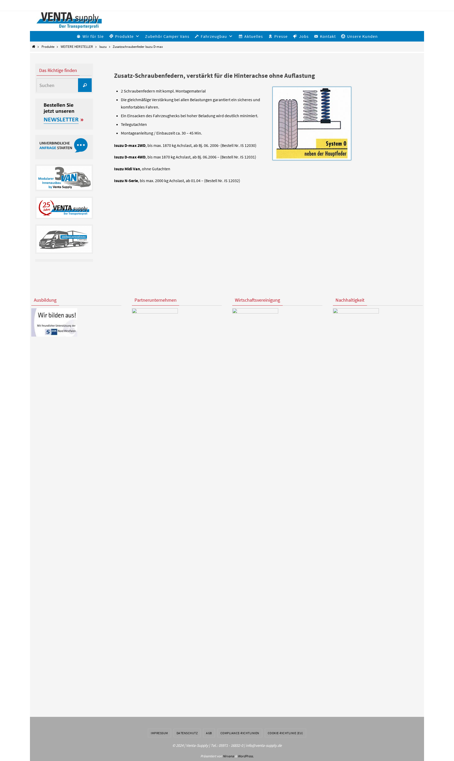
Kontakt (328, 36)
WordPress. (246, 756)
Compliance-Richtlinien (239, 733)
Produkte (48, 46)
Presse (281, 36)
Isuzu (103, 46)
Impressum (159, 733)
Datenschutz (187, 733)
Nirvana (228, 756)
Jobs (304, 36)
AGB (209, 733)
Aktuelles (253, 36)
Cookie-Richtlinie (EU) (285, 733)
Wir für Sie (93, 36)
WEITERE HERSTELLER (77, 46)
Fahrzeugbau (214, 36)
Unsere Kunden (362, 36)
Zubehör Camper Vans (167, 36)
